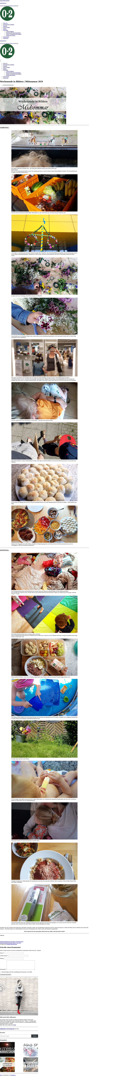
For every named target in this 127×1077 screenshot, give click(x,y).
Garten (11, 944)
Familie (8, 944)
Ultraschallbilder (10, 31)
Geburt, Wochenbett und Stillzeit (13, 34)
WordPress (13, 1075)
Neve (1, 1075)
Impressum (5, 38)
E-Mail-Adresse (4, 955)
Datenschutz (6, 36)
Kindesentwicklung (10, 35)
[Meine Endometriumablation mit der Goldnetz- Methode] (30, 1049)
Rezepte (5, 26)
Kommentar (3, 969)
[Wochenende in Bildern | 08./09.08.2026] (30, 1064)
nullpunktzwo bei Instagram (7, 1028)
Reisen (4, 28)
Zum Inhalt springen (4, 0)
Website (2, 958)
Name (2, 953)
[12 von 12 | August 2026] (7, 1049)
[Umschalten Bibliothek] (25, 70)
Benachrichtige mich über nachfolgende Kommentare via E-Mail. (17, 972)
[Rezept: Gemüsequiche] (7, 1064)
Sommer (15, 944)
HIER (14, 1025)
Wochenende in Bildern (8, 24)
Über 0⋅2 (5, 23)
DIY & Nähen (6, 27)
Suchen (34, 1036)
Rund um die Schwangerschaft (13, 32)
